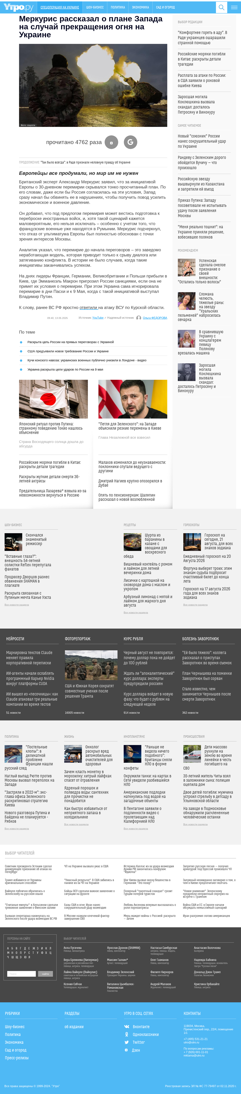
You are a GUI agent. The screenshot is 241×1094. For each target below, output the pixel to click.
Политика (118, 7)
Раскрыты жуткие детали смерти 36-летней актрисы (49, 479)
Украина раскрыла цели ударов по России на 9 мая (65, 369)
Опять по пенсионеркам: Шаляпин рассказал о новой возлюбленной (126, 497)
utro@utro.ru (191, 1042)
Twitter (139, 1042)
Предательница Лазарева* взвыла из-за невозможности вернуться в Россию (52, 493)
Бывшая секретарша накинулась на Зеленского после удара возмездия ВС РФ (31, 917)
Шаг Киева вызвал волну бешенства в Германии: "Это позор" (147, 881)
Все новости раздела (17, 604)
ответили (89, 307)
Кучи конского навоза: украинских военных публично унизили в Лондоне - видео (87, 360)
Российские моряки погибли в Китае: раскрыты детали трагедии (50, 464)
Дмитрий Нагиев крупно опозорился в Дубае (130, 483)
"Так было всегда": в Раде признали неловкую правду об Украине (85, 162)
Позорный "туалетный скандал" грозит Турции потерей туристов (148, 892)
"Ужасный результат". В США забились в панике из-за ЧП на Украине (89, 881)
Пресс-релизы (17, 1058)
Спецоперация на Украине (60, 7)
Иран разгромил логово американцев (206, 916)
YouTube (98, 317)
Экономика (140, 7)
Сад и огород (165, 7)
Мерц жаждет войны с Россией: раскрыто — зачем (150, 917)
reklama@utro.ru (194, 1055)
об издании (74, 1026)
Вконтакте (141, 1026)
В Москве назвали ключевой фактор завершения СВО (86, 917)
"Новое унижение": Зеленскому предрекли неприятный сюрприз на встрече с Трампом (205, 894)
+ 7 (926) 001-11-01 (196, 1052)
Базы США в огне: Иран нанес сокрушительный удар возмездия (85, 906)
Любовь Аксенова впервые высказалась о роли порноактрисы (150, 906)
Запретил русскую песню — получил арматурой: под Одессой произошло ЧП (207, 868)
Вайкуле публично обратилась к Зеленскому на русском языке (25, 892)
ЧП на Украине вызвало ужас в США (86, 866)
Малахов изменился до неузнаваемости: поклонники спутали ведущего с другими (132, 467)
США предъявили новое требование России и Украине (68, 351)
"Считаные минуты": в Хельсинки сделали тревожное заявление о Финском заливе (31, 906)
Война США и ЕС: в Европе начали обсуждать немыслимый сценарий (205, 906)
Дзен (136, 1050)
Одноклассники (146, 1034)
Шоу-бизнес (95, 7)
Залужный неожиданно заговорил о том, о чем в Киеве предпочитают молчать (209, 881)
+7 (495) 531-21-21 (196, 1039)
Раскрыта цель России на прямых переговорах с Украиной (71, 342)
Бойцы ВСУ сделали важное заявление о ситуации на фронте (89, 892)
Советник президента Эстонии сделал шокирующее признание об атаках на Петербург (28, 869)
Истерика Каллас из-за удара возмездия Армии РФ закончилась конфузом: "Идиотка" (149, 869)
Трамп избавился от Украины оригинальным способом (23, 881)
